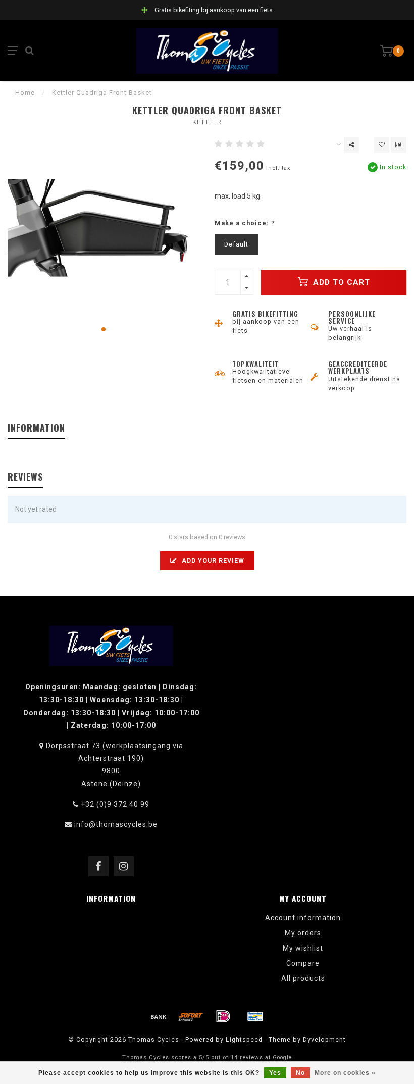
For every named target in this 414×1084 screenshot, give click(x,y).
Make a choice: (245, 223)
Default (236, 244)
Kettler (207, 122)
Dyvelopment (324, 1039)
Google (282, 1057)
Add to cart (340, 282)
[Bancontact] (255, 1016)
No (300, 1072)
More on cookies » (345, 1072)
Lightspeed (244, 1039)
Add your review (212, 560)
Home (25, 92)
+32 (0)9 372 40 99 (115, 804)
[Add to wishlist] (381, 145)
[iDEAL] (223, 1016)
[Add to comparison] (398, 145)
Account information (303, 918)
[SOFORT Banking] (190, 1016)
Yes (275, 1072)
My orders (303, 933)
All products (303, 978)
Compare (303, 963)
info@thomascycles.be (116, 824)
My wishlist (303, 948)
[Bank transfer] (158, 1016)
